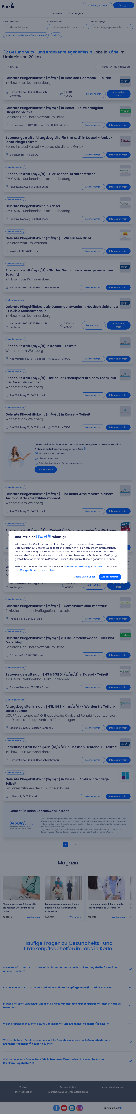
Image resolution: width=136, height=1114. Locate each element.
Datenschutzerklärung (77, 566)
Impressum (99, 566)
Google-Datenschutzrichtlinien (38, 570)
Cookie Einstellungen (84, 576)
